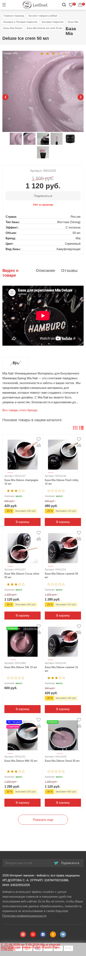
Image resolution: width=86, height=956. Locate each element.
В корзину (22, 522)
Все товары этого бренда (19, 410)
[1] (41, 53)
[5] (64, 53)
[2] (47, 53)
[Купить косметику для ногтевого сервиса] (35, 4)
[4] (59, 53)
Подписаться (69, 863)
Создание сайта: (43, 943)
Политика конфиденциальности (24, 915)
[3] (53, 53)
